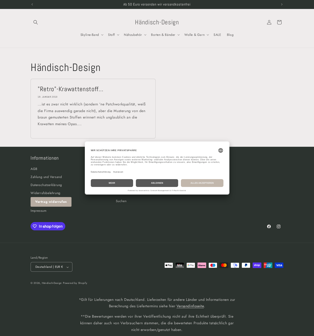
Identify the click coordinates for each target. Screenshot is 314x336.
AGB (34, 169)
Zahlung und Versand (46, 177)
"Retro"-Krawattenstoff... (70, 89)
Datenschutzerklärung (46, 185)
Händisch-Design (52, 283)
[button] (36, 22)
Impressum (38, 210)
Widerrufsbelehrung (45, 193)
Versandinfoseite (190, 306)
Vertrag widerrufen (51, 202)
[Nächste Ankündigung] (282, 4)
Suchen (121, 201)
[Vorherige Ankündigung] (32, 4)
